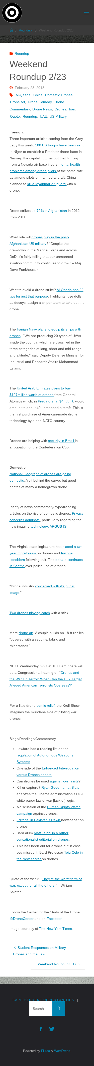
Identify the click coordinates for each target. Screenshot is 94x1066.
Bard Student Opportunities (43, 1000)
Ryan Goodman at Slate (60, 787)
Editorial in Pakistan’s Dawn (39, 820)
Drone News (42, 109)
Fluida (45, 1051)
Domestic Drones (58, 95)
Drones (60, 109)
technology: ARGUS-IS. (49, 526)
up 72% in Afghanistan (50, 211)
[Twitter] (51, 1029)
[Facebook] (41, 1029)
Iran (72, 109)
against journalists (64, 781)
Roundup (25, 30)
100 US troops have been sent (59, 145)
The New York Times (55, 929)
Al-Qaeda (23, 95)
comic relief (46, 706)
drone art (26, 633)
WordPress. (62, 1051)
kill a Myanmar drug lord (47, 184)
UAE (43, 116)
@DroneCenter (22, 919)
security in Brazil (61, 441)
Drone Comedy (40, 102)
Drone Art (17, 102)
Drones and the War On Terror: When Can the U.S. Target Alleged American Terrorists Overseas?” (46, 679)
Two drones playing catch (30, 613)
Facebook (54, 919)
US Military (58, 116)
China (38, 95)
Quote (15, 116)
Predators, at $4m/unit (55, 401)
